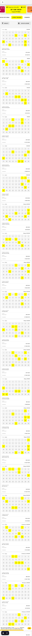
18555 (6, 233)
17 (25, 35)
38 (6, 44)
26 (25, 38)
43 (22, 44)
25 (22, 38)
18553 (6, 291)
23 (16, 96)
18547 (6, 466)
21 (9, 38)
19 (3, 38)
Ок (29, 628)
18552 (6, 320)
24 (19, 67)
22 (12, 125)
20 (6, 38)
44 (25, 44)
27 (28, 38)
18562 (6, 29)
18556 (6, 204)
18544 (6, 553)
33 (19, 41)
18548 (6, 437)
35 (25, 41)
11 (6, 35)
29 (6, 41)
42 (19, 161)
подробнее (17, 627)
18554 (6, 262)
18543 (6, 582)
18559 (6, 116)
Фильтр (6, 23)
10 (3, 35)
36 (28, 41)
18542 (6, 611)
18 (28, 35)
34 (22, 41)
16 (22, 35)
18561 (6, 58)
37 (3, 44)
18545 (6, 524)
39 (9, 44)
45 (28, 44)
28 (3, 41)
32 (16, 391)
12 (9, 35)
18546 (6, 495)
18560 (6, 87)
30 (9, 41)
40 (12, 365)
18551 (6, 349)
